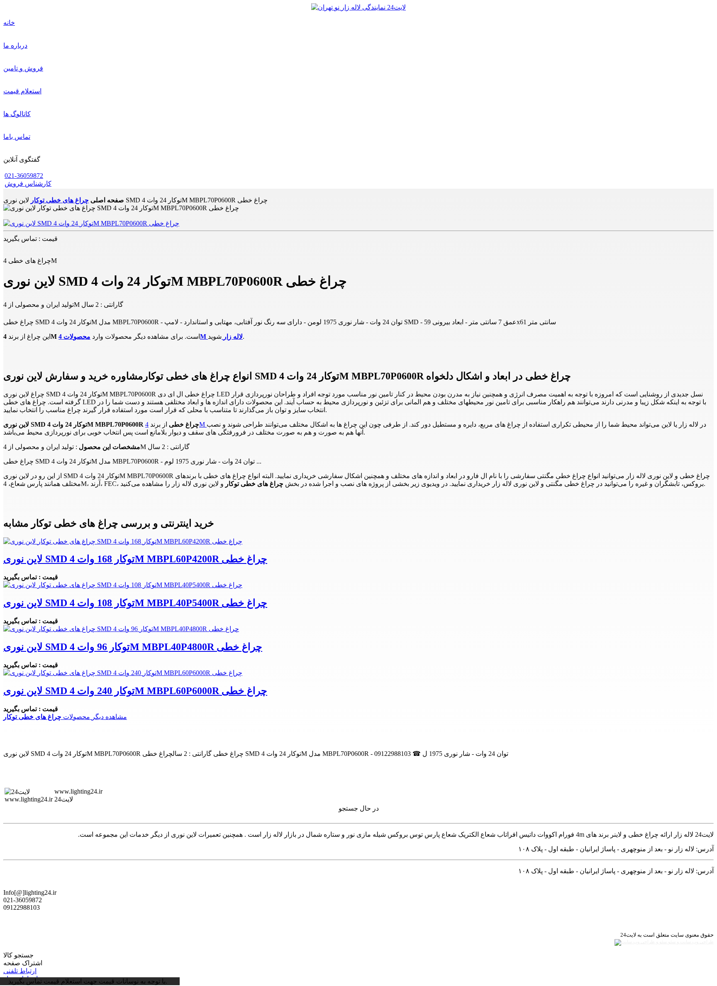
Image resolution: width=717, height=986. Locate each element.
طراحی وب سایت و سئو (690, 942)
